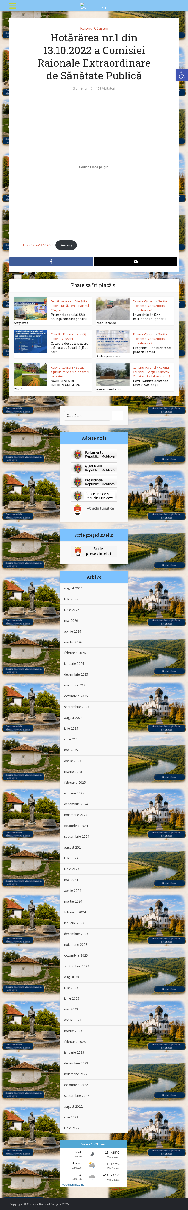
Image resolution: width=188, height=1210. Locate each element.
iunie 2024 (71, 869)
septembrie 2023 (76, 966)
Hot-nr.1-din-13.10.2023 (37, 245)
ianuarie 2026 (74, 663)
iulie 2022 (71, 1117)
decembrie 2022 (76, 1063)
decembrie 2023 (76, 934)
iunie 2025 (71, 739)
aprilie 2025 (72, 761)
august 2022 (73, 1106)
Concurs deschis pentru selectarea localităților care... (69, 347)
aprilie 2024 (72, 890)
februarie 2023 (75, 1041)
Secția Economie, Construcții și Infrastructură (150, 305)
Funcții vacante (61, 301)
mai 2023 (71, 1009)
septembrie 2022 (76, 1095)
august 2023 (73, 977)
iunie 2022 (71, 1128)
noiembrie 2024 (75, 815)
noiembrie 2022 (75, 1074)
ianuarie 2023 (74, 1052)
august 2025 (73, 717)
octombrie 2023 (76, 955)
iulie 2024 (71, 858)
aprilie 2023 (72, 1020)
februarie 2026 (75, 653)
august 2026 (73, 588)
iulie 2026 (71, 599)
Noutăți (82, 334)
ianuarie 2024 (74, 923)
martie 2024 (73, 901)
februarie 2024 (75, 912)
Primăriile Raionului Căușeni (69, 303)
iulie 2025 (71, 728)
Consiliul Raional (62, 334)
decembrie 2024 (76, 804)
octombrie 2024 (76, 825)
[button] (182, 75)
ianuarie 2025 (74, 793)
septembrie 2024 (76, 836)
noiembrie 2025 (75, 685)
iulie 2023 (71, 988)
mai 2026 (71, 620)
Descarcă (66, 245)
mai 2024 (71, 879)
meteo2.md (118, 1189)
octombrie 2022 (76, 1085)
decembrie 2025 (76, 674)
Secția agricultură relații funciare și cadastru (70, 371)
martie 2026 (73, 642)
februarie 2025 (75, 782)
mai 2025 (71, 750)
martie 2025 (73, 771)
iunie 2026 (71, 610)
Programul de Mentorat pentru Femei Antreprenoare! (133, 352)
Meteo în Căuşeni (93, 1144)
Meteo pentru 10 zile (73, 1184)
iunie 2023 (71, 998)
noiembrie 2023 (75, 944)
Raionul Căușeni (94, 28)
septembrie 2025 (76, 707)
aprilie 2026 (72, 631)
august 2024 (73, 847)
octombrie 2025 (76, 696)
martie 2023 (73, 1031)
